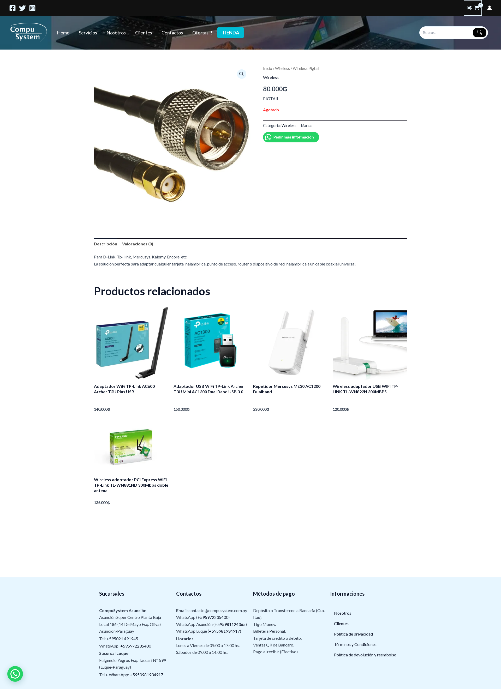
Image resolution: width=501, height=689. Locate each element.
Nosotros (116, 32)
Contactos (172, 32)
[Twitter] (22, 8)
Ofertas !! (202, 32)
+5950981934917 (146, 674)
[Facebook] (12, 8)
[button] (241, 74)
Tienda (230, 32)
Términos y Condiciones (355, 644)
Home (63, 32)
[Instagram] (32, 8)
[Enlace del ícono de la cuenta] (489, 7)
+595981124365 (230, 624)
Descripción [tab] (105, 243)
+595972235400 (135, 645)
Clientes (143, 32)
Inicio (267, 68)
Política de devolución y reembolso (365, 654)
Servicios (88, 32)
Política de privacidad (353, 633)
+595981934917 (224, 630)
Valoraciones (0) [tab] (137, 243)
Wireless (282, 68)
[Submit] (479, 32)
